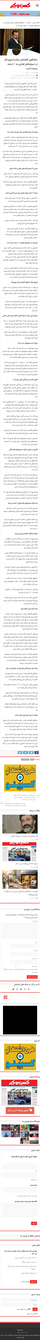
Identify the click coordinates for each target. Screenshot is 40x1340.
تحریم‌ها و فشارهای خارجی (28, 1273)
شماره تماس (33, 1185)
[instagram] (17, 989)
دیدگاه (35, 921)
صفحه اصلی (36, 22)
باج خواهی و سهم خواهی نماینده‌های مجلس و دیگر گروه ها (21, 1267)
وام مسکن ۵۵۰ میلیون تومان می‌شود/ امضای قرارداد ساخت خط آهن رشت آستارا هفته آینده (15, 804)
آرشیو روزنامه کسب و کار (18, 1110)
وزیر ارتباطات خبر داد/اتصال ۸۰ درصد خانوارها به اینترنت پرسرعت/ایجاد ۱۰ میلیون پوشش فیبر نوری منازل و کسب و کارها (25, 796)
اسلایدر (28, 22)
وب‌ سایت (35, 958)
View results (25, 1281)
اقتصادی (22, 75)
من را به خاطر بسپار (23, 1309)
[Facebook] (25, 989)
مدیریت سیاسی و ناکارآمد (28, 1262)
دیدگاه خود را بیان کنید (29, 78)
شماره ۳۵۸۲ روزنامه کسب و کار (27, 863)
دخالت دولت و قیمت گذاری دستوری (25, 1258)
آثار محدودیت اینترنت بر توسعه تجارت (24, 836)
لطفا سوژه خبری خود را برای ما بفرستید (26, 1201)
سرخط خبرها (16, 75)
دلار (32, 759)
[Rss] (28, 989)
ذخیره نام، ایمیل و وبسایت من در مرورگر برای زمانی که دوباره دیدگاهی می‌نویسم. (20, 969)
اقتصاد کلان (28, 75)
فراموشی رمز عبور (32, 1313)
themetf (20, 1330)
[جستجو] (5, 997)
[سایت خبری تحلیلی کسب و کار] (20, 5)
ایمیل (35, 950)
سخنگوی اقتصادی (25, 759)
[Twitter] (21, 989)
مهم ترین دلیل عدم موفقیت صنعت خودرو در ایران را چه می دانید (20, 1252)
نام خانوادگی (34, 1180)
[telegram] (13, 989)
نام (36, 942)
